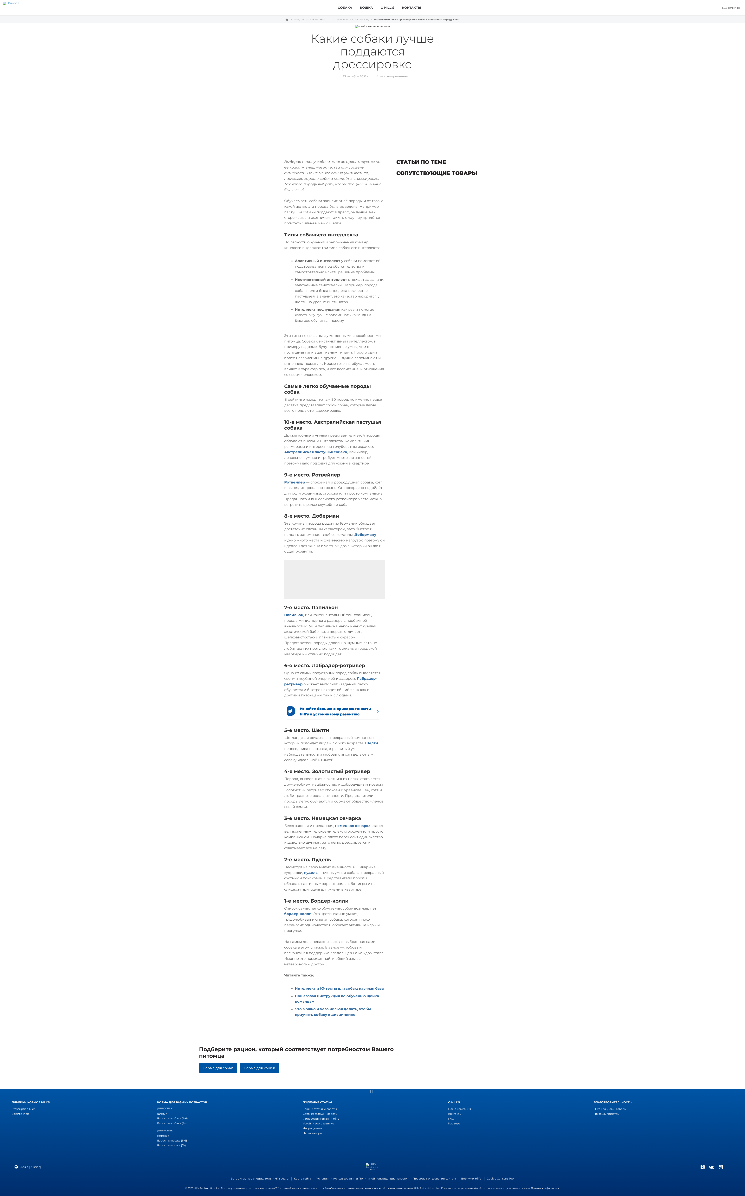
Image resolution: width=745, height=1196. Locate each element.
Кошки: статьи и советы (320, 1109)
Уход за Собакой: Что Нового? (312, 19)
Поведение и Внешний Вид (352, 19)
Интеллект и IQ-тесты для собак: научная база (339, 988)
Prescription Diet (23, 1109)
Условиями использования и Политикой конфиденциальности (361, 1178)
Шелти (371, 743)
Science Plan (20, 1114)
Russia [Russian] (30, 1167)
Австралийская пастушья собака (315, 452)
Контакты (455, 1114)
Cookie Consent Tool (501, 1178)
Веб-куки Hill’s (471, 1178)
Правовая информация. (545, 1188)
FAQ (451, 1118)
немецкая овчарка (353, 826)
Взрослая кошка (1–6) (172, 1140)
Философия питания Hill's (321, 1118)
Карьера (454, 1123)
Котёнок (163, 1135)
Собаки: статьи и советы (320, 1114)
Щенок (162, 1113)
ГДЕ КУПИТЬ (731, 8)
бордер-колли (298, 914)
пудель (311, 873)
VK (711, 1167)
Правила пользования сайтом (434, 1178)
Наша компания (459, 1109)
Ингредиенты (312, 1128)
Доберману (365, 535)
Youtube (721, 1167)
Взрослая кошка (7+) (171, 1145)
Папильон (293, 615)
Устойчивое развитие (318, 1123)
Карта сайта (302, 1178)
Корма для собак (218, 1068)
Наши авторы (312, 1133)
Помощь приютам (606, 1114)
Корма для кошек (259, 1068)
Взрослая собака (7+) (172, 1123)
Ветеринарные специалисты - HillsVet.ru (259, 1178)
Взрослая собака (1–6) (172, 1118)
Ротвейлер (294, 482)
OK (702, 1167)
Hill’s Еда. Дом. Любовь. (610, 1109)
